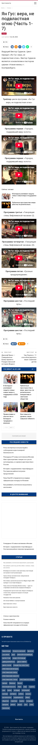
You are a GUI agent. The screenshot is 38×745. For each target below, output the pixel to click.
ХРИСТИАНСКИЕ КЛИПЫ (9, 672)
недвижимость (18, 697)
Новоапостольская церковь (11, 597)
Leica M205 (5, 654)
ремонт (13, 704)
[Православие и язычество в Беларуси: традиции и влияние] (10, 407)
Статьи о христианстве (11, 616)
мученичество (6, 697)
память (22, 701)
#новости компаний (19, 651)
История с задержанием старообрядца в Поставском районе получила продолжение (18, 471)
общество (5, 701)
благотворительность (8, 687)
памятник (14, 701)
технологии (5, 708)
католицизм (25, 690)
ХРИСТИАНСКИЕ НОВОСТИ (10, 676)
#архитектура (6, 651)
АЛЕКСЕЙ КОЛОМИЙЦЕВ (24, 654)
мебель (21, 694)
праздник (5, 704)
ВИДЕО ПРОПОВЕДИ (19, 658)
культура (5, 694)
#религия (30, 651)
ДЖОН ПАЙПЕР (21, 662)
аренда (4, 683)
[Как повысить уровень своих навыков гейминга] (27, 407)
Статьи (4, 33)
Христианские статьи (9, 603)
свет (25, 704)
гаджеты (31, 687)
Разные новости (9, 619)
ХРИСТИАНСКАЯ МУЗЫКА (10, 669)
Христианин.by (6, 3)
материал (13, 694)
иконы (9, 690)
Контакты (19, 719)
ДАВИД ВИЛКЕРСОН (8, 662)
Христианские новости (10, 607)
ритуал (20, 704)
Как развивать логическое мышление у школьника (18, 562)
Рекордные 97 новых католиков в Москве (17, 543)
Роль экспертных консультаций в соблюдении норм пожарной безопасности (15, 450)
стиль (31, 704)
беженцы (12, 683)
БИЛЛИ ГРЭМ (6, 658)
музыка (28, 694)
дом (3, 690)
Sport (13, 654)
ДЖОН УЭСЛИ (6, 665)
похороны (29, 701)
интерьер (16, 690)
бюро (19, 687)
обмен (27, 697)
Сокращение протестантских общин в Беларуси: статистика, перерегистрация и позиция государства (18, 592)
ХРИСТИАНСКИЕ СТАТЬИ (9, 679)
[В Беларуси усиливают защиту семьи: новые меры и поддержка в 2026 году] (6, 196)
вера (25, 687)
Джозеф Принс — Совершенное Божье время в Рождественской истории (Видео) (8, 359)
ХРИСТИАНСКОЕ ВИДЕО (27, 679)
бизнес (20, 683)
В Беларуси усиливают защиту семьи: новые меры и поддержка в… (24, 195)
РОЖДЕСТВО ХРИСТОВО (21, 665)
